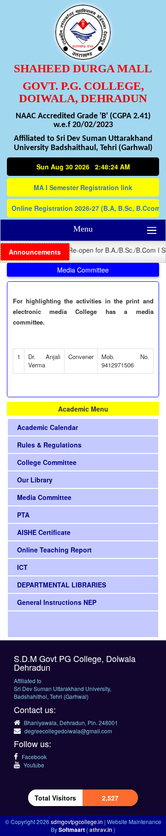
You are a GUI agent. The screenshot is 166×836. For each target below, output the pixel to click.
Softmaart (72, 829)
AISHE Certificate (44, 532)
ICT (22, 567)
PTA (23, 514)
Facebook (33, 757)
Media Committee (44, 497)
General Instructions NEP (56, 602)
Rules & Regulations (49, 444)
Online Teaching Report (54, 549)
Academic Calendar (47, 427)
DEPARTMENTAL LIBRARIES (61, 584)
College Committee (47, 462)
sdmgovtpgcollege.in (77, 821)
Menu (83, 228)
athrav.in (101, 829)
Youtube (33, 765)
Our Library (35, 479)
